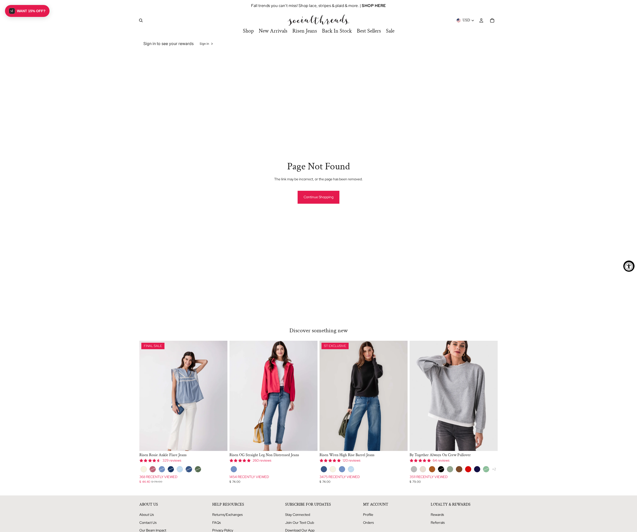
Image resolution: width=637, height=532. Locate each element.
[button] (27, 11)
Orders (368, 522)
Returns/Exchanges (227, 514)
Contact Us (148, 522)
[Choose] (219, 443)
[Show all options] (494, 469)
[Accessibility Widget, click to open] (629, 266)
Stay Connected (297, 514)
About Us (146, 514)
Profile (368, 514)
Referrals (438, 522)
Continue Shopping (318, 197)
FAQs (216, 522)
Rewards (437, 514)
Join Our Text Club (299, 522)
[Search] (140, 20)
